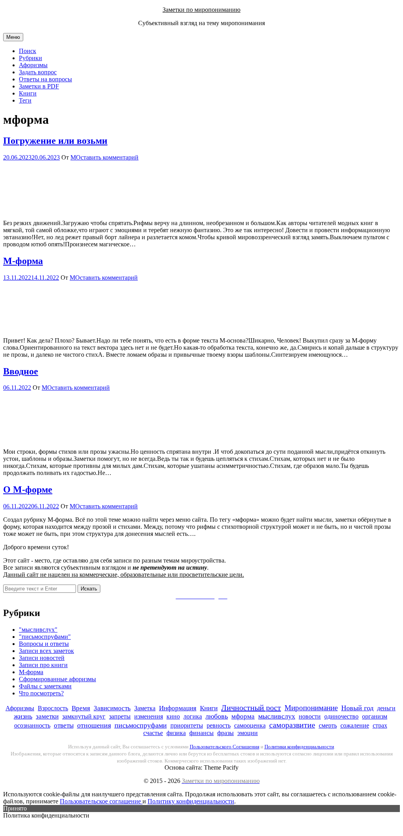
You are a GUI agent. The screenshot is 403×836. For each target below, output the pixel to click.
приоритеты (186, 725)
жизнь (23, 716)
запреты (120, 716)
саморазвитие (292, 724)
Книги (28, 93)
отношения (94, 725)
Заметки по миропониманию (201, 9)
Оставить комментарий (107, 157)
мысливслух (276, 716)
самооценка (250, 725)
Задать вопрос (38, 72)
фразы (225, 733)
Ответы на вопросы (45, 79)
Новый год (357, 708)
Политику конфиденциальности (191, 801)
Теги (25, 100)
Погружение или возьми (55, 141)
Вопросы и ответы (44, 643)
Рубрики (30, 58)
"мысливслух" (38, 629)
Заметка (144, 708)
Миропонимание (311, 708)
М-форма (23, 261)
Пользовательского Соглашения (224, 747)
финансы (201, 733)
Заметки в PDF (39, 86)
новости (310, 716)
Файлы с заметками (45, 686)
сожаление (354, 725)
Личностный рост (251, 707)
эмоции (247, 733)
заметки (47, 716)
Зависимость (112, 708)
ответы (64, 725)
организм (374, 716)
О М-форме (27, 489)
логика (192, 716)
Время (81, 708)
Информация (177, 708)
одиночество (341, 716)
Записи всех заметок (46, 650)
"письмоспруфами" (45, 636)
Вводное (20, 371)
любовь (216, 716)
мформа (243, 716)
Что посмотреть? (41, 693)
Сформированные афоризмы (57, 679)
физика (176, 733)
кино (173, 716)
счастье (153, 733)
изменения (148, 716)
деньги (386, 708)
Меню (13, 37)
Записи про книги (43, 665)
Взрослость (53, 708)
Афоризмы (33, 65)
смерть (328, 725)
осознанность (32, 725)
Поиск (27, 51)
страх (380, 725)
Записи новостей (42, 657)
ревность (219, 725)
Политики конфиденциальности (299, 747)
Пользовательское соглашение (101, 801)
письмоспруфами (141, 725)
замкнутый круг (83, 716)
